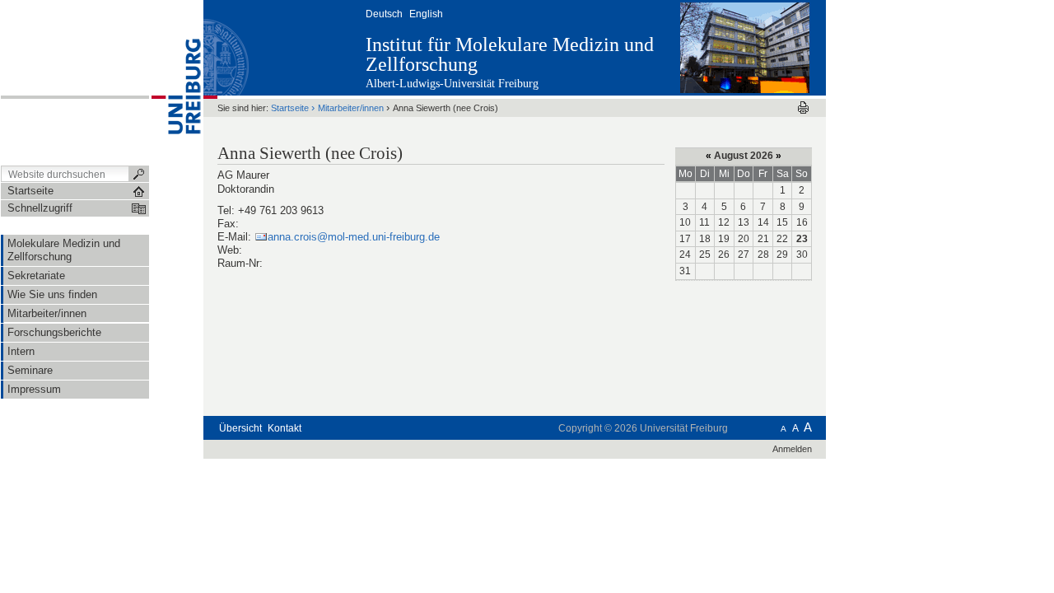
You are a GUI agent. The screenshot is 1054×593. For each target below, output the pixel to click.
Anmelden (792, 449)
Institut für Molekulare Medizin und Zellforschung (510, 54)
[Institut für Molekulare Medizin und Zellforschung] (745, 47)
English (426, 14)
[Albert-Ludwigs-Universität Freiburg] (176, 81)
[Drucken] (803, 107)
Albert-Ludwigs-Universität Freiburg (452, 83)
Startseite (290, 108)
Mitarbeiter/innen (351, 108)
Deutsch (384, 14)
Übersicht (240, 428)
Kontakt (284, 428)
